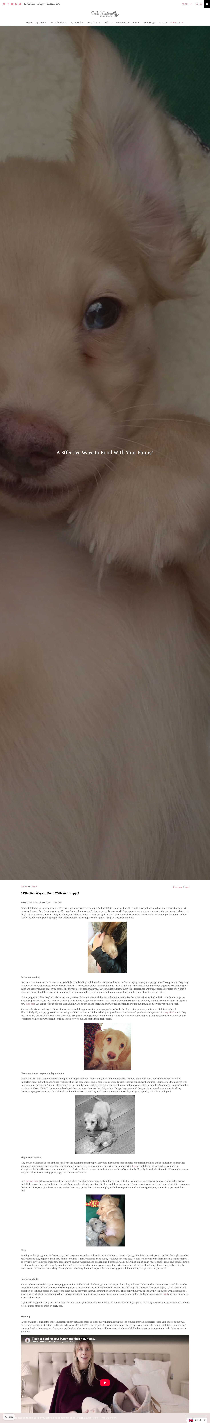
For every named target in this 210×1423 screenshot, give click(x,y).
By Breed (76, 22)
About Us (175, 22)
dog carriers (32, 1181)
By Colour (92, 22)
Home (29, 22)
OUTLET (163, 22)
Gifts (107, 22)
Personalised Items (126, 22)
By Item (40, 22)
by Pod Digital (26, 902)
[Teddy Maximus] (105, 14)
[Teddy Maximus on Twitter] (5, 4)
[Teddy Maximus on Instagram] (17, 4)
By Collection (57, 22)
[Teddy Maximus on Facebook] (9, 4)
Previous (177, 887)
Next (186, 887)
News (34, 886)
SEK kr (185, 4)
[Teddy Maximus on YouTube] (13, 4)
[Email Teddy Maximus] (21, 4)
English (197, 1420)
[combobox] (197, 1420)
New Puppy (150, 22)
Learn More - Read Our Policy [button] (101, 1418)
